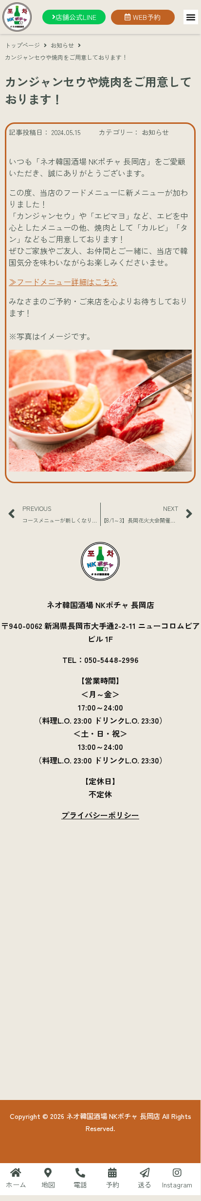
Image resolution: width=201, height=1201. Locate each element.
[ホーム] (16, 1173)
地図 (48, 1184)
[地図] (48, 1173)
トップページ (22, 45)
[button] (190, 17)
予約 (112, 1184)
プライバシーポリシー (100, 815)
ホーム (16, 1184)
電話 (80, 1184)
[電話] (80, 1173)
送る (144, 1184)
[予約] (112, 1173)
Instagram (177, 1184)
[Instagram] (177, 1173)
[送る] (144, 1173)
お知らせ (62, 45)
